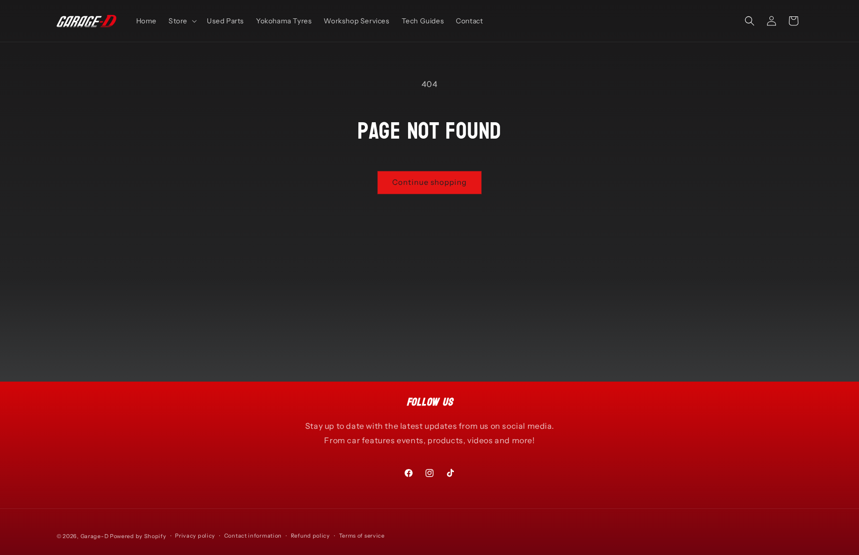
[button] (182, 20)
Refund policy (310, 535)
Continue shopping (429, 182)
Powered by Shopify (138, 536)
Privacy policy (195, 535)
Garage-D (95, 536)
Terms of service (362, 535)
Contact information (253, 535)
